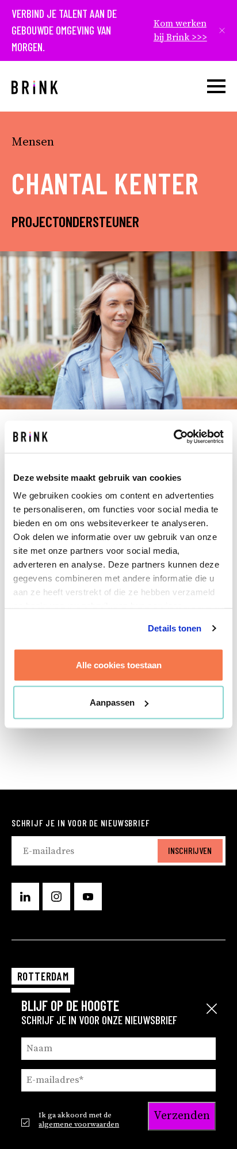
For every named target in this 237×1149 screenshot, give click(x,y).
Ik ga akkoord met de (79, 1119)
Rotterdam (43, 976)
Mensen (33, 142)
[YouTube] (88, 896)
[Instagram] (56, 896)
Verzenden (182, 1116)
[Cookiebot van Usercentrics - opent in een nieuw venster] (173, 437)
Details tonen (174, 628)
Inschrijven (190, 850)
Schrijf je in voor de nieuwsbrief (81, 822)
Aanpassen (112, 702)
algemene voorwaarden (79, 1124)
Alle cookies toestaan (119, 664)
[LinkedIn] (25, 896)
